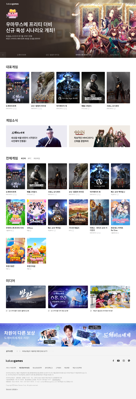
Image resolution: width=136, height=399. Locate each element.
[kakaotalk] (129, 361)
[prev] (3, 55)
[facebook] (113, 361)
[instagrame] (124, 361)
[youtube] (118, 361)
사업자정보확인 (56, 380)
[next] (133, 55)
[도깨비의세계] (68, 334)
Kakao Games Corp (20, 385)
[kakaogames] (12, 4)
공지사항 (9, 351)
